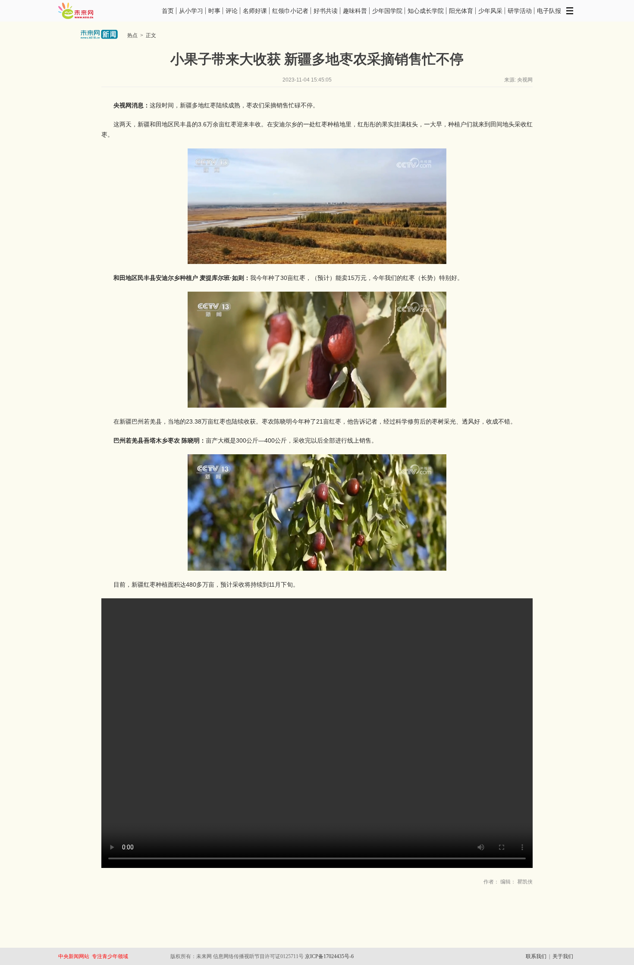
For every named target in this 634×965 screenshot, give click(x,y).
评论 (232, 10)
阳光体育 (461, 10)
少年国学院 (387, 10)
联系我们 (536, 956)
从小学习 (191, 10)
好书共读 (326, 10)
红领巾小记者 (290, 10)
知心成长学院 (426, 10)
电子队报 (549, 10)
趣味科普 (355, 10)
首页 (168, 10)
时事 (214, 10)
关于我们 (562, 956)
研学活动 (520, 10)
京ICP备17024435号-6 (329, 956)
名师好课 (255, 10)
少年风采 (490, 10)
